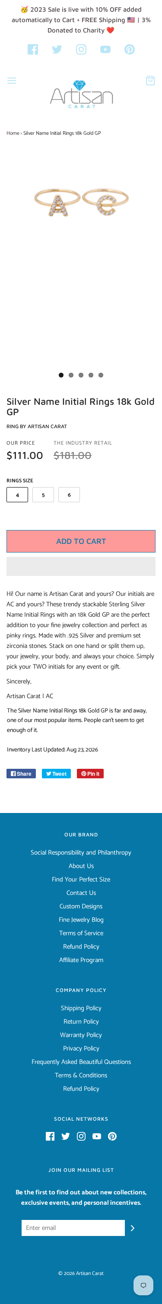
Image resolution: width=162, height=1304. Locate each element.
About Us (81, 866)
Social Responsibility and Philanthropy (81, 853)
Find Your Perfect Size (81, 880)
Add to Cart (81, 541)
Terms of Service (81, 933)
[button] (81, 566)
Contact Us (81, 893)
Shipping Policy (81, 1008)
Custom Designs (81, 906)
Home (12, 133)
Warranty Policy (81, 1035)
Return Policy (81, 1022)
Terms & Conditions (81, 1075)
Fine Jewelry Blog (81, 920)
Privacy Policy (81, 1049)
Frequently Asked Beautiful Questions (81, 1062)
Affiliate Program (81, 960)
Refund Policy (81, 947)
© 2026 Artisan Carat (81, 1273)
